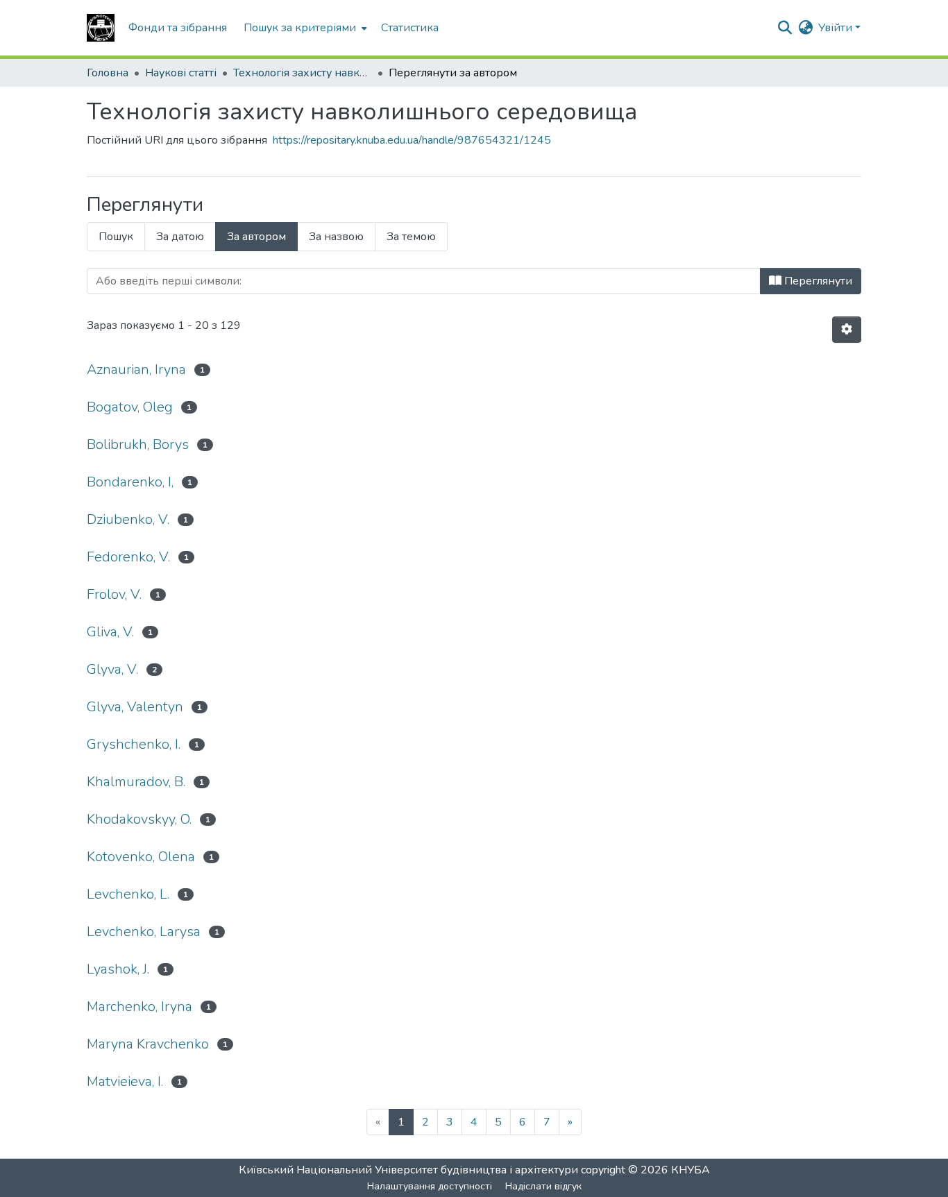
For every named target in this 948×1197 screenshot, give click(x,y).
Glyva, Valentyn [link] (135, 706)
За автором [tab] (256, 236)
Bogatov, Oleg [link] (130, 407)
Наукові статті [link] (181, 72)
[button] (101, 28)
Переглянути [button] (816, 281)
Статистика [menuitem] (410, 27)
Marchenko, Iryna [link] (139, 1006)
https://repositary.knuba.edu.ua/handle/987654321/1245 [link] (412, 140)
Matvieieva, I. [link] (125, 1081)
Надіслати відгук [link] (543, 1186)
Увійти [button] (836, 27)
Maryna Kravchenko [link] (148, 1044)
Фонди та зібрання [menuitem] (177, 27)
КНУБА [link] (690, 1170)
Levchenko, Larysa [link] (144, 931)
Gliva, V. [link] (110, 631)
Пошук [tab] (116, 236)
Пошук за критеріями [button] (300, 27)
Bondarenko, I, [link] (130, 482)
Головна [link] (107, 72)
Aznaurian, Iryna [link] (136, 369)
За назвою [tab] (336, 236)
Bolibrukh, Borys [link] (138, 444)
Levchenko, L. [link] (128, 894)
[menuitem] (304, 28)
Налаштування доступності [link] (429, 1186)
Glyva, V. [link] (112, 669)
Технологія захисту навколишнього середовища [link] (302, 72)
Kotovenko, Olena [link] (141, 856)
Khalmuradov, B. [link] (136, 781)
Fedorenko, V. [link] (128, 556)
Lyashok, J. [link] (118, 969)
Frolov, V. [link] (114, 594)
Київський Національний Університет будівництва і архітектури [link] (408, 1170)
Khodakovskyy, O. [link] (139, 819)
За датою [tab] (180, 236)
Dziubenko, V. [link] (128, 519)
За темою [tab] (411, 236)
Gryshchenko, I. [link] (133, 744)
